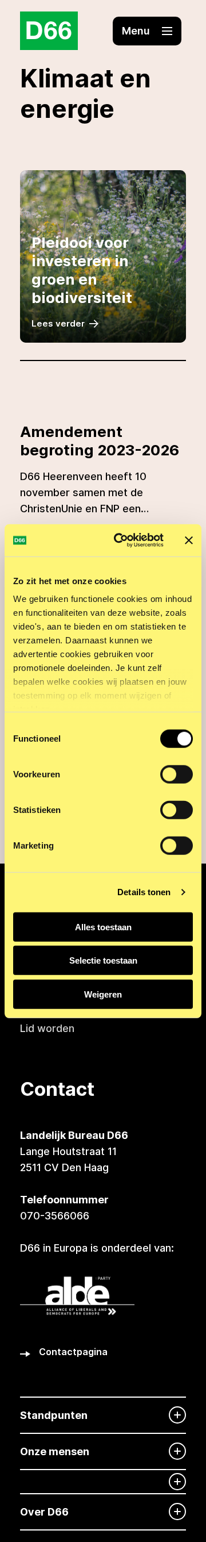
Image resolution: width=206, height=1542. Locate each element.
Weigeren (103, 994)
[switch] (176, 774)
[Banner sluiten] (189, 540)
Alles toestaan (103, 926)
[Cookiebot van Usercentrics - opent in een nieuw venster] (121, 540)
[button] (147, 31)
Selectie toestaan (103, 960)
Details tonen (144, 892)
